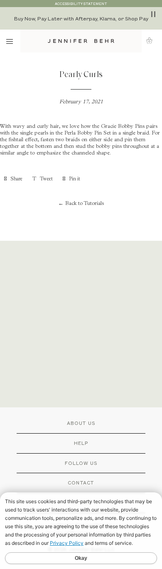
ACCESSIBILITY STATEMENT (81, 3)
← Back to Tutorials (81, 204)
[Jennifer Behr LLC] (81, 41)
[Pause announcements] (153, 14)
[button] (151, 40)
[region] (81, 18)
